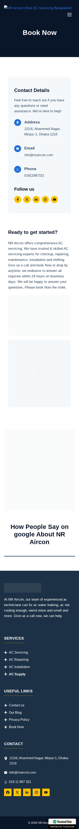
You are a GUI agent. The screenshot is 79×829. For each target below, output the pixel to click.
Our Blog (15, 712)
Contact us (16, 705)
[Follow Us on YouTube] (54, 199)
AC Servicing (18, 652)
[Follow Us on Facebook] (17, 199)
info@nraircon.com (38, 155)
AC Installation (19, 667)
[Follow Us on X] (26, 199)
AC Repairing (19, 659)
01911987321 (34, 175)
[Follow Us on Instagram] (45, 199)
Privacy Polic (18, 719)
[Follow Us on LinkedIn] (36, 199)
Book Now (16, 727)
